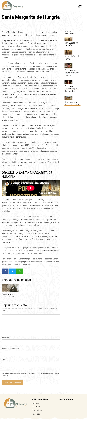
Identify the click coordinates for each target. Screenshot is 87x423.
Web (3, 360)
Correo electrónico (10, 349)
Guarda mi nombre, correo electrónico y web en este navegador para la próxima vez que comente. (30, 374)
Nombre (5, 337)
